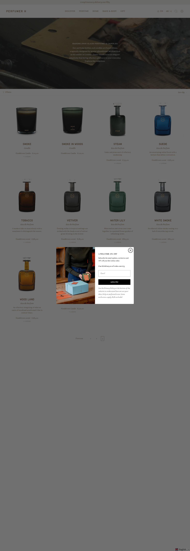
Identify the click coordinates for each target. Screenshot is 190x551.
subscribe (114, 282)
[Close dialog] (130, 250)
